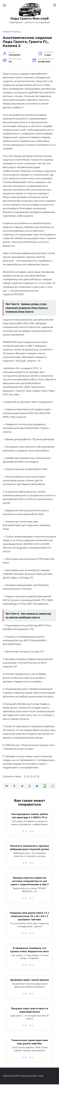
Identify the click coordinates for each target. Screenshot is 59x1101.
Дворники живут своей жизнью (29, 980)
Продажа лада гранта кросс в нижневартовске (29, 1010)
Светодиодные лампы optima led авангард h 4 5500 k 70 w (29, 816)
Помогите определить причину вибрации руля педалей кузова (29, 848)
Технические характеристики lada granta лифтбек (29, 1042)
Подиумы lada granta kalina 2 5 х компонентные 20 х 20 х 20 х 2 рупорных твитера (29, 916)
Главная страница (12, 32)
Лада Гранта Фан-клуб (29, 18)
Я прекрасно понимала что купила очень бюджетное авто (29, 950)
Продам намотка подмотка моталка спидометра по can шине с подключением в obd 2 (30, 881)
